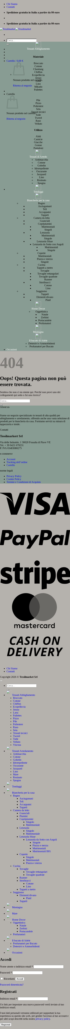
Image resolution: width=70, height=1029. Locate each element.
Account (11, 459)
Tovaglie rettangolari (48, 273)
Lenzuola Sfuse (45, 241)
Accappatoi (45, 212)
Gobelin (41, 165)
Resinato (41, 180)
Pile (15, 721)
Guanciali (45, 220)
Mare (15, 774)
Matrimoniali (48, 226)
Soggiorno (41, 291)
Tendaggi (38, 191)
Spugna (41, 183)
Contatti (11, 7)
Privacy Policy (14, 476)
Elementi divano (44, 297)
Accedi (20, 979)
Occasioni (12, 349)
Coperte (41, 253)
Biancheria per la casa (38, 200)
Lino (41, 177)
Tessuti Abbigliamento (38, 48)
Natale (45, 314)
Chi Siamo (12, 4)
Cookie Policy (14, 479)
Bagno (41, 203)
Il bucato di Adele (38, 340)
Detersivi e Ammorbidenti (41, 343)
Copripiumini (45, 223)
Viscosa (17, 744)
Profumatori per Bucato (41, 346)
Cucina (41, 264)
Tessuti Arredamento (22, 751)
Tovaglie (44, 270)
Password (6, 972)
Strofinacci (44, 282)
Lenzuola (45, 232)
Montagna (38, 332)
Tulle (15, 739)
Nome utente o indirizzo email (16, 966)
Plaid (48, 300)
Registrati (5, 1024)
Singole (48, 238)
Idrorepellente (42, 168)
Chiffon (17, 703)
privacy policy (42, 1018)
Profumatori (45, 323)
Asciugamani (45, 206)
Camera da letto (42, 218)
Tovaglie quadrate (48, 276)
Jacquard (41, 174)
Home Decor (38, 308)
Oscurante (41, 171)
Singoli (48, 229)
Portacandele (44, 320)
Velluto (16, 741)
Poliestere (18, 724)
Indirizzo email (8, 998)
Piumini (24, 816)
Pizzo (16, 718)
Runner (48, 279)
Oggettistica (41, 311)
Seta (15, 730)
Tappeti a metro (45, 267)
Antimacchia (41, 159)
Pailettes (17, 715)
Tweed (16, 736)
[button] (15, 60)
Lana (15, 712)
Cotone (41, 162)
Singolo (30, 822)
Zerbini (45, 317)
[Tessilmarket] (15, 29)
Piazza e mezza (45, 259)
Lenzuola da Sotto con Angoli (48, 244)
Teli (45, 209)
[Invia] (8, 44)
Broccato (17, 698)
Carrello (11, 465)
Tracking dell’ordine (17, 462)
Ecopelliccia (19, 706)
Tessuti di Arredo (38, 156)
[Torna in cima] (1, 680)
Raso (15, 727)
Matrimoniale (33, 825)
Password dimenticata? (11, 984)
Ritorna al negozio (22, 85)
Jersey (16, 709)
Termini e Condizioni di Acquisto (24, 482)
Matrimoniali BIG (42, 851)
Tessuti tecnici (20, 733)
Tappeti (45, 215)
